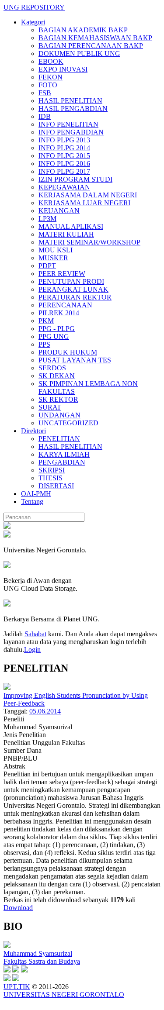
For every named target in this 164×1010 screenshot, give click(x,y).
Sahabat (35, 634)
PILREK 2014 (58, 313)
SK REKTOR (58, 399)
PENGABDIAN (61, 462)
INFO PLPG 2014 (64, 148)
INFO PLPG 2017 (64, 171)
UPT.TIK (16, 986)
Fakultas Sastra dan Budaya (41, 961)
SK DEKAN (56, 375)
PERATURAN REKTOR (75, 297)
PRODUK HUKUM (67, 352)
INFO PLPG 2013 (64, 140)
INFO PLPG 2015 (64, 155)
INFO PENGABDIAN (71, 132)
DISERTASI (56, 485)
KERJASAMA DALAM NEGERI (87, 195)
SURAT (49, 407)
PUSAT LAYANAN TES (74, 360)
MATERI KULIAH (66, 234)
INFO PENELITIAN (68, 124)
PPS (44, 344)
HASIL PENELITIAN (70, 100)
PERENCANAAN (65, 305)
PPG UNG (53, 336)
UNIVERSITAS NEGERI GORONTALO (63, 994)
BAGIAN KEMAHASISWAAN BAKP (95, 37)
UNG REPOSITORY (34, 7)
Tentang (32, 501)
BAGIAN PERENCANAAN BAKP (90, 45)
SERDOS (52, 368)
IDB (44, 116)
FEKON (50, 77)
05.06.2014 (45, 711)
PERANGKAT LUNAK (73, 289)
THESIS (50, 478)
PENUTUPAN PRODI (71, 281)
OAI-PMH (36, 493)
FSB (44, 93)
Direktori (33, 430)
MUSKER (53, 258)
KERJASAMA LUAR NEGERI (84, 203)
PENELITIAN (59, 438)
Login (32, 649)
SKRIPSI (51, 470)
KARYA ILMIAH (64, 454)
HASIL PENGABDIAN (73, 108)
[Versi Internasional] (6, 526)
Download (18, 907)
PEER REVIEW (61, 273)
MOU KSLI (55, 250)
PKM (46, 320)
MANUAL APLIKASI (70, 226)
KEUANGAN (59, 210)
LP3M (47, 218)
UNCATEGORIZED (68, 423)
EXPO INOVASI (62, 69)
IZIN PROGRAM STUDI (75, 179)
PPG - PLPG (56, 328)
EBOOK (50, 61)
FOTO (47, 85)
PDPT (47, 265)
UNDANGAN (59, 415)
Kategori (33, 22)
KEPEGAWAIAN (64, 187)
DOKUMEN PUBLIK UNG (79, 53)
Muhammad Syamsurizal (37, 953)
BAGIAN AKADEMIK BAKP (83, 30)
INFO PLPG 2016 (64, 163)
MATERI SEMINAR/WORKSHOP (89, 242)
